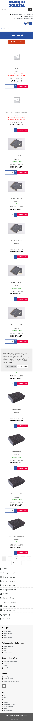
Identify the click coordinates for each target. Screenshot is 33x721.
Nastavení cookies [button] (11, 366)
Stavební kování (9, 606)
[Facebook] (4, 686)
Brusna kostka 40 (16, 409)
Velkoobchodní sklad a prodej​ (13, 643)
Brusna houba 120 (16, 240)
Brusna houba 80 (16, 156)
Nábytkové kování (9, 590)
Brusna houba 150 (16, 282)
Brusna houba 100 (16, 198)
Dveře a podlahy (9, 585)
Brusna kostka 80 (16, 451)
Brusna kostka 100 (16, 494)
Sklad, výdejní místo (9, 658)
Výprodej (6, 615)
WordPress (13, 719)
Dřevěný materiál (9, 581)
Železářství (7, 619)
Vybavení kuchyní (9, 611)
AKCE (5, 569)
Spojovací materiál (9, 602)
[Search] (30, 9)
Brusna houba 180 (16, 325)
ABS (16, 68)
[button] (16, 42)
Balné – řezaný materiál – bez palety (16, 112)
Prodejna (5, 628)
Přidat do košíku (23, 86)
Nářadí (5, 594)
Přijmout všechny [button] (22, 366)
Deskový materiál (9, 577)
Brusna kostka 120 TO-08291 (16, 536)
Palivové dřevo (8, 598)
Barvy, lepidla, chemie (11, 573)
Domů (2, 28)
